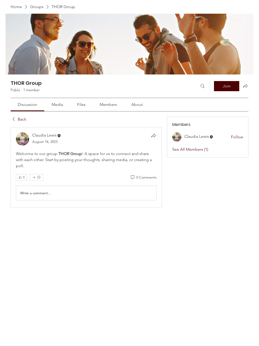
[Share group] (245, 86)
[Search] (203, 86)
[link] (27, 104)
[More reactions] (36, 177)
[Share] (153, 135)
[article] (86, 167)
